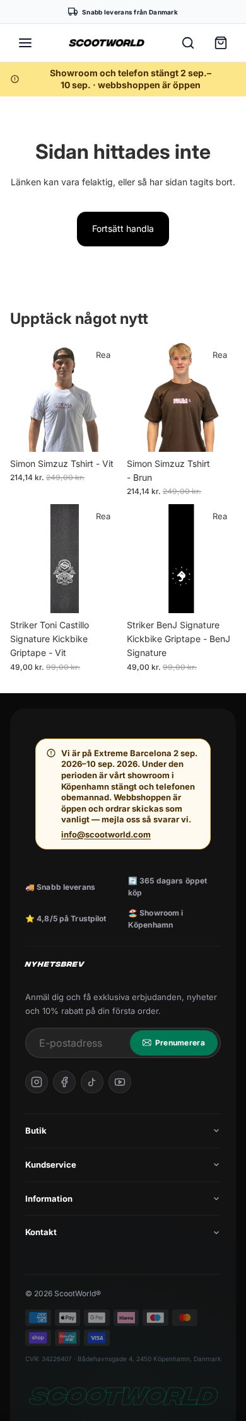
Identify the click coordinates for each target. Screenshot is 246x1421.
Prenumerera (180, 1042)
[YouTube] (119, 1082)
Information (49, 1199)
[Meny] (25, 43)
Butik (36, 1130)
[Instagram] (36, 1082)
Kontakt (41, 1232)
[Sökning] (188, 43)
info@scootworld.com (106, 834)
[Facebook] (64, 1082)
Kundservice (50, 1164)
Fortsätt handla (123, 228)
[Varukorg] (221, 43)
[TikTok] (92, 1082)
